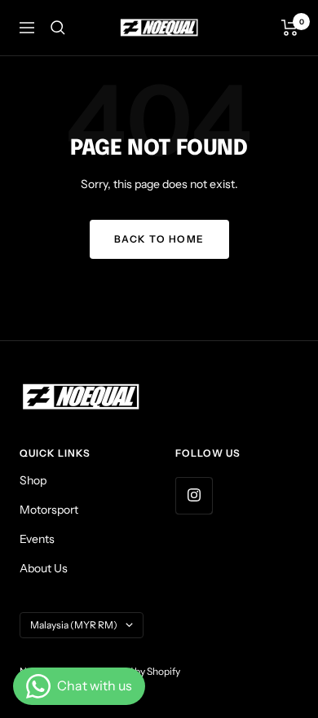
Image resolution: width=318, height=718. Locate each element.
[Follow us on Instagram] (193, 495)
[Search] (58, 27)
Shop (33, 480)
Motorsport (49, 509)
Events (37, 539)
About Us (44, 568)
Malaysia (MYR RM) (73, 625)
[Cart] (289, 28)
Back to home (159, 239)
